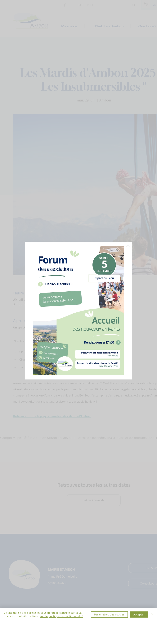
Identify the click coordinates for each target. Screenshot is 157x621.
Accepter (139, 614)
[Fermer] (152, 614)
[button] (128, 245)
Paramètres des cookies (109, 614)
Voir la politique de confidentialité (61, 616)
